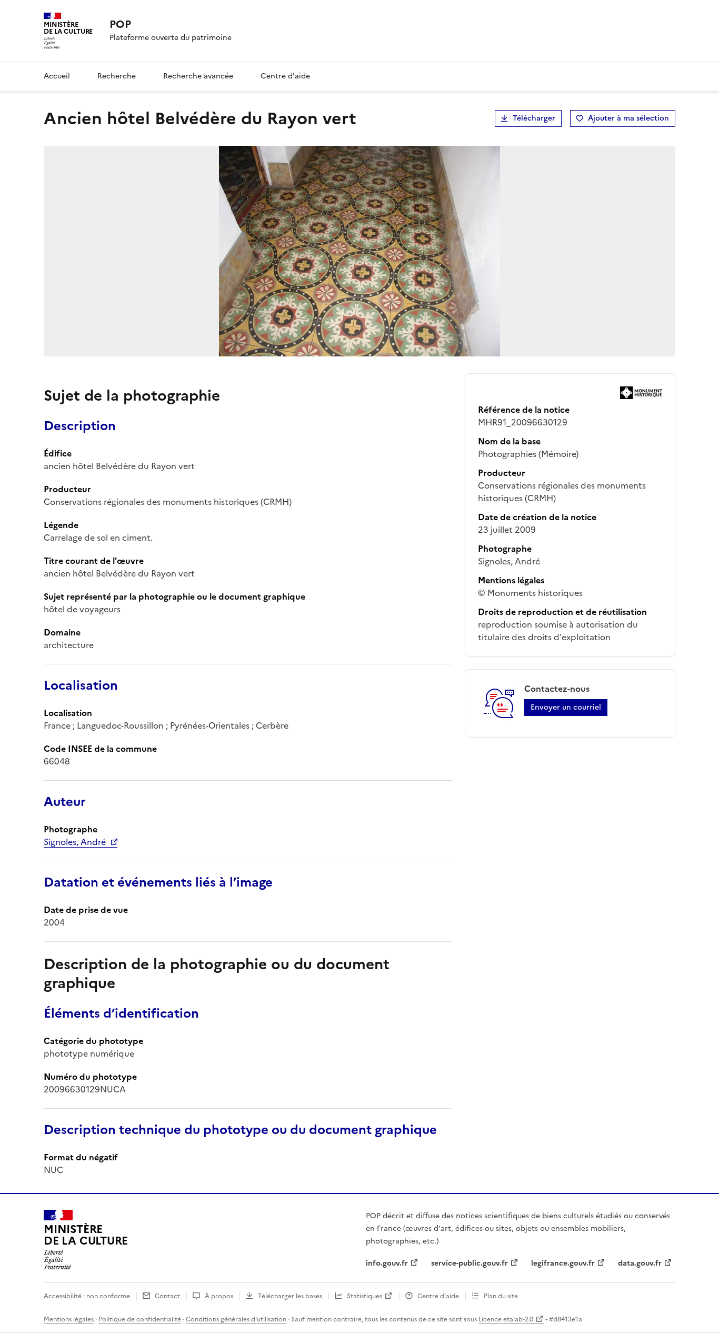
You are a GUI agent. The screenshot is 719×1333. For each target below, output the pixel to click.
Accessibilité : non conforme (87, 1296)
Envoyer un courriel (566, 707)
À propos (219, 1296)
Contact (167, 1296)
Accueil (57, 76)
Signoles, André (75, 841)
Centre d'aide (285, 76)
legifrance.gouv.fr (563, 1263)
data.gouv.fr (640, 1263)
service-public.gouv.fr (469, 1263)
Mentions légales (69, 1319)
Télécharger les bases (290, 1296)
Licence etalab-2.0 (505, 1319)
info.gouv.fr (387, 1263)
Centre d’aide (438, 1296)
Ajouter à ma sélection (628, 118)
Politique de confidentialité (139, 1319)
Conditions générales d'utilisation (236, 1319)
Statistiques (364, 1296)
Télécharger (534, 118)
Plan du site (501, 1296)
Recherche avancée (198, 76)
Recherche (116, 76)
